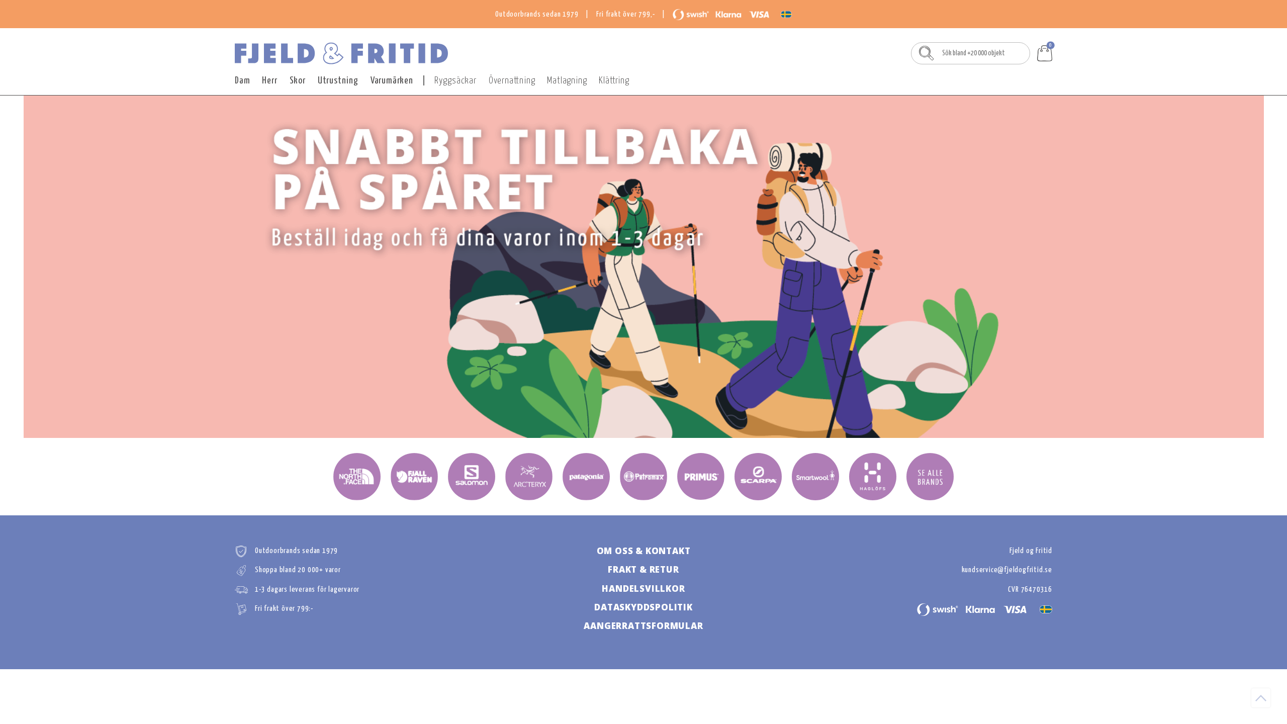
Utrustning (338, 80)
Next (1042, 267)
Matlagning (567, 80)
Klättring (614, 80)
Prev (245, 267)
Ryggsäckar (455, 80)
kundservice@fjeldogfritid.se (1007, 570)
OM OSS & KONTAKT (644, 551)
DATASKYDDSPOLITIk (643, 607)
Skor (298, 80)
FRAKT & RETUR (643, 569)
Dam (242, 80)
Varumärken (392, 80)
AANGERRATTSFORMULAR (643, 625)
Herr (269, 80)
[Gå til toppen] (1261, 698)
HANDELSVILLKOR (643, 588)
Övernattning (512, 80)
